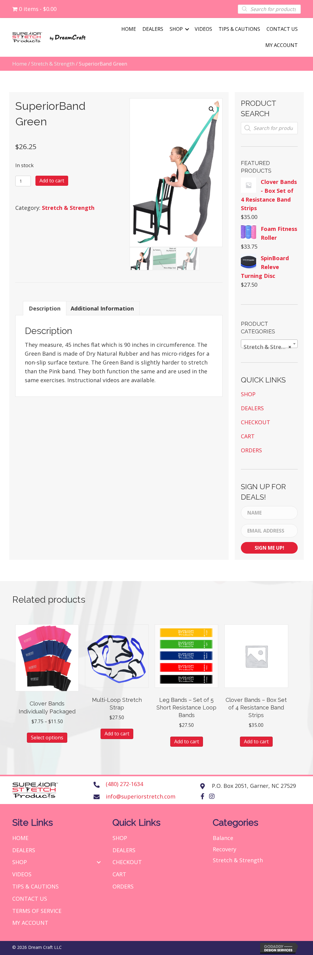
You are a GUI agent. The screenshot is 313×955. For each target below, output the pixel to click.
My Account (281, 45)
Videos (203, 29)
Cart (248, 436)
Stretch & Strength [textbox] (269, 346)
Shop (176, 29)
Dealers (152, 29)
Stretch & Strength (53, 63)
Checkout (255, 422)
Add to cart (51, 180)
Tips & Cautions (239, 29)
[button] (211, 109)
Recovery (224, 849)
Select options (47, 737)
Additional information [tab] (102, 308)
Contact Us (282, 29)
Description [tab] (45, 308)
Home (128, 29)
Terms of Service (36, 910)
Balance (223, 838)
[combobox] (269, 343)
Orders (251, 450)
